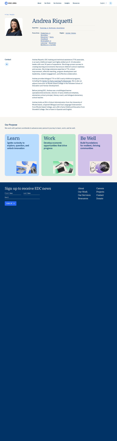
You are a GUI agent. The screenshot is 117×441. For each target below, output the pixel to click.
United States (71, 33)
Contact (100, 195)
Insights (67, 3)
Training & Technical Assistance (52, 28)
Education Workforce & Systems (48, 44)
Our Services (57, 3)
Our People (10, 14)
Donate (99, 198)
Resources (76, 3)
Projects (100, 191)
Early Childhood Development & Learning (47, 40)
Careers (100, 188)
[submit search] (110, 3)
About (39, 3)
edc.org (10, 3)
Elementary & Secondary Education (45, 35)
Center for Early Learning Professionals (56, 81)
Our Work (47, 3)
